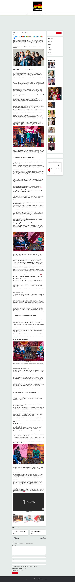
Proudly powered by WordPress (32, 579)
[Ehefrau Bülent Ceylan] (18, 518)
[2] (42, 91)
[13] (16, 337)
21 (56, 168)
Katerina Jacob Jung (35, 531)
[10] (41, 274)
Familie (50, 46)
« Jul (54, 173)
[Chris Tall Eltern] (28, 518)
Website (13, 562)
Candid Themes (46, 579)
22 (58, 168)
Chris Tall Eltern (26, 521)
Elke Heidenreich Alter (51, 125)
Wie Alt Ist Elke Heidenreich (52, 150)
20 (54, 168)
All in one (50, 41)
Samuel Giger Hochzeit (51, 142)
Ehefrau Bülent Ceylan (16, 521)
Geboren (50, 47)
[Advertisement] (37, 22)
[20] (24, 491)
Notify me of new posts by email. (18, 570)
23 (60, 168)
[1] (41, 91)
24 (49, 169)
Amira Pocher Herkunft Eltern (19, 531)
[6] (41, 187)
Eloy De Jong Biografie (51, 85)
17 (49, 168)
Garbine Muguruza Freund (52, 117)
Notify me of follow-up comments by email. (19, 568)
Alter (50, 42)
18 (51, 168)
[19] (23, 491)
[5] (40, 187)
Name (13, 555)
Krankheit (50, 50)
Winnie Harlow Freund (51, 100)
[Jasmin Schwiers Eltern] (39, 518)
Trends (50, 52)
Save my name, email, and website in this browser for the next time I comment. (25, 566)
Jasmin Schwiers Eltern (37, 521)
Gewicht (50, 49)
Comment (14, 545)
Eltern (50, 44)
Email (13, 559)
